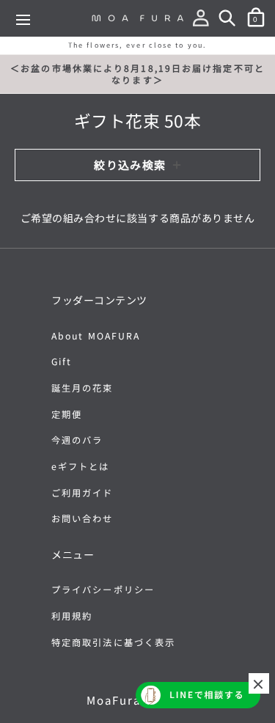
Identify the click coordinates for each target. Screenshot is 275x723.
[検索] (230, 21)
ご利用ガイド (82, 492)
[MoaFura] (138, 17)
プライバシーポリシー (103, 589)
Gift (61, 361)
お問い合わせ (82, 518)
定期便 (66, 414)
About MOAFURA (95, 335)
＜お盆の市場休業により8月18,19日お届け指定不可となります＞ (137, 74)
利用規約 (71, 616)
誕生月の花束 (82, 387)
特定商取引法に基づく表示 (113, 642)
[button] (204, 21)
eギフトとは (80, 466)
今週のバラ (77, 440)
